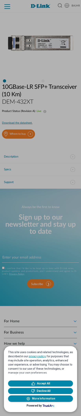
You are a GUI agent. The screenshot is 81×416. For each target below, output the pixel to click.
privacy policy (37, 356)
